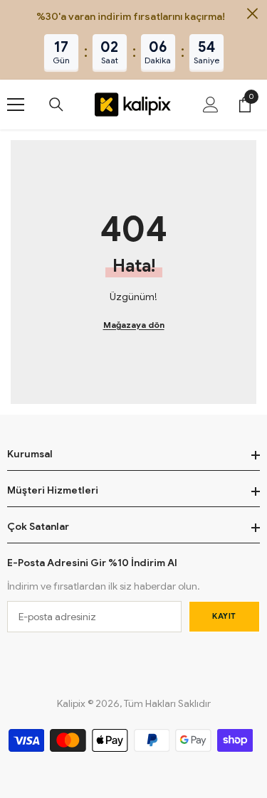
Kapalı (252, 13)
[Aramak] (56, 104)
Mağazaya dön (133, 324)
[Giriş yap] (211, 104)
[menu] (15, 104)
